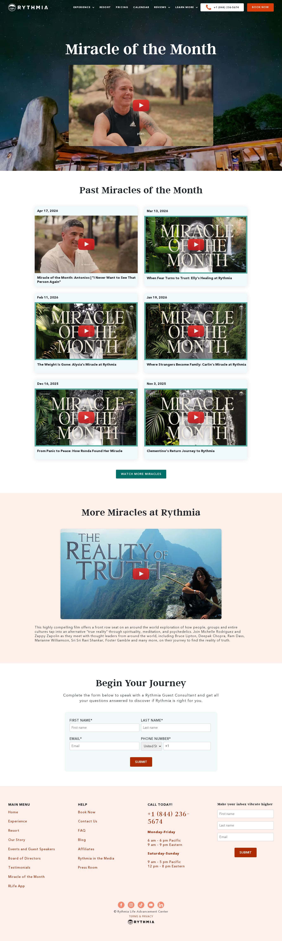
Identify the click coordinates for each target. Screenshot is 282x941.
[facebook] (121, 905)
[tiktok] (141, 905)
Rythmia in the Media (96, 858)
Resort (13, 831)
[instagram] (131, 905)
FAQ (82, 831)
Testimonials (19, 867)
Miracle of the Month (26, 877)
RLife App (16, 886)
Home (13, 812)
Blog (82, 840)
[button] (84, 7)
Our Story (16, 840)
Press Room (88, 867)
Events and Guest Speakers (31, 849)
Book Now (260, 7)
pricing (122, 7)
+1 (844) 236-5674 (169, 817)
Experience (17, 821)
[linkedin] (161, 905)
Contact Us (87, 821)
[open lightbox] (141, 105)
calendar (141, 7)
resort (105, 7)
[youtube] (151, 905)
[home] (28, 7)
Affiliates (86, 849)
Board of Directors (24, 858)
